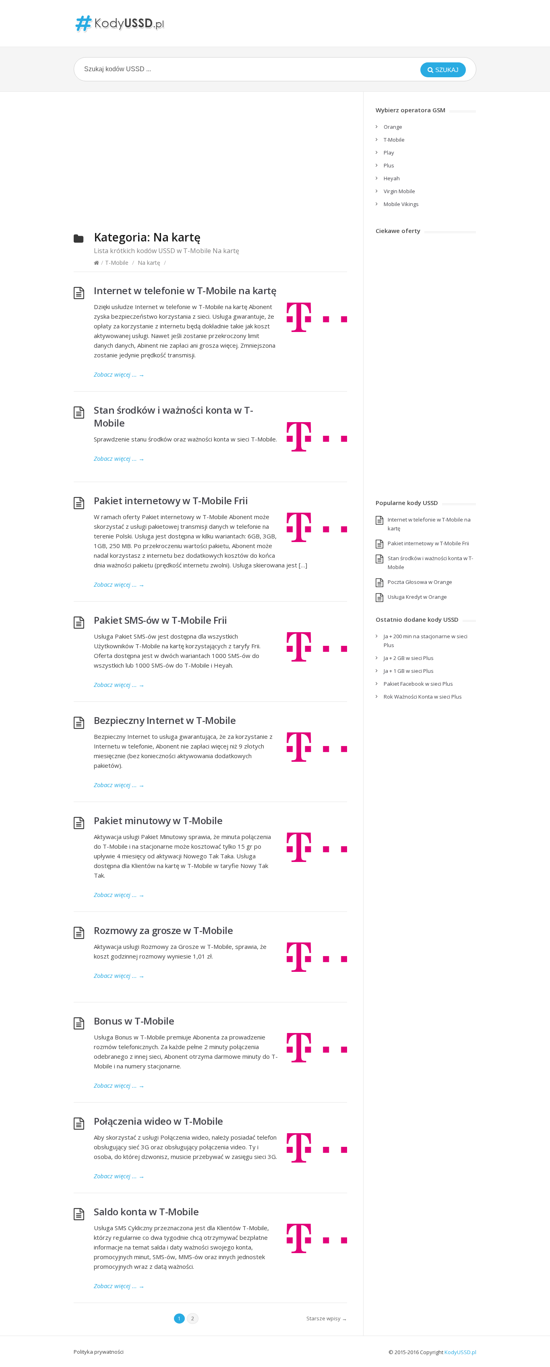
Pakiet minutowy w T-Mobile (158, 820)
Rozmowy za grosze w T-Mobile (163, 930)
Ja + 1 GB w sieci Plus (409, 670)
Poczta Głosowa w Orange (420, 582)
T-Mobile (116, 262)
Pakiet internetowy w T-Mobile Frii (171, 500)
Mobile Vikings (401, 204)
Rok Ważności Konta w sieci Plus (423, 696)
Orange (393, 126)
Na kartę (149, 262)
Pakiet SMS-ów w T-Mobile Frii (160, 620)
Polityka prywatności (99, 1351)
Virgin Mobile (399, 191)
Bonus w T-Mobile (134, 1020)
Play (389, 152)
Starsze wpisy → (326, 1318)
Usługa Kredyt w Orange (417, 596)
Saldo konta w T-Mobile (146, 1211)
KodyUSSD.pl (460, 1352)
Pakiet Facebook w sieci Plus (418, 683)
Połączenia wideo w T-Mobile (158, 1121)
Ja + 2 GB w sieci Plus (409, 658)
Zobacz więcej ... (119, 374)
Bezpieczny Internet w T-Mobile (165, 720)
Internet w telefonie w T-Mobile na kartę (185, 290)
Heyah (392, 178)
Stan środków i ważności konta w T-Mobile (173, 416)
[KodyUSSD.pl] (120, 23)
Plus (389, 165)
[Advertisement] (210, 164)
